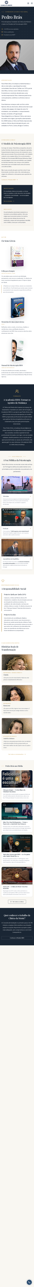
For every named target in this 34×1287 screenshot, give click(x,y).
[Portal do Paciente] (28, 3)
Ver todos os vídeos (18, 901)
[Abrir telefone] (29, 1282)
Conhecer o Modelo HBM (17, 938)
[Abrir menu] (31, 3)
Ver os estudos (8, 201)
